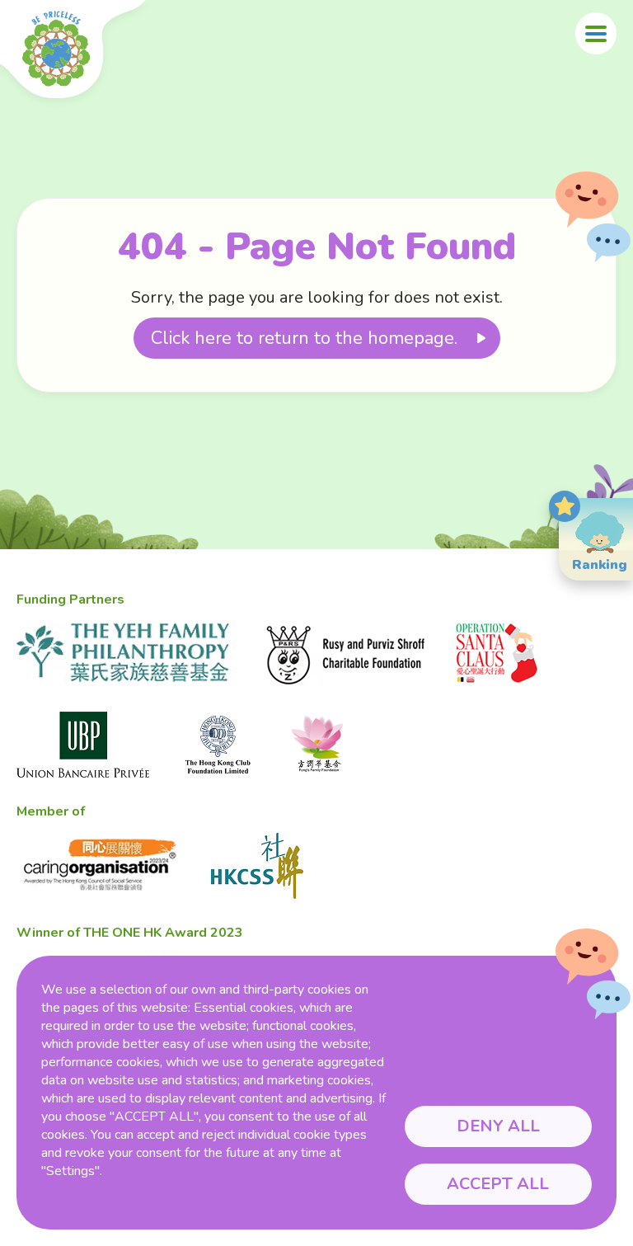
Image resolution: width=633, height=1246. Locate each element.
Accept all (498, 1184)
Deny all (498, 1126)
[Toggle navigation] (596, 33)
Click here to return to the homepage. (304, 338)
